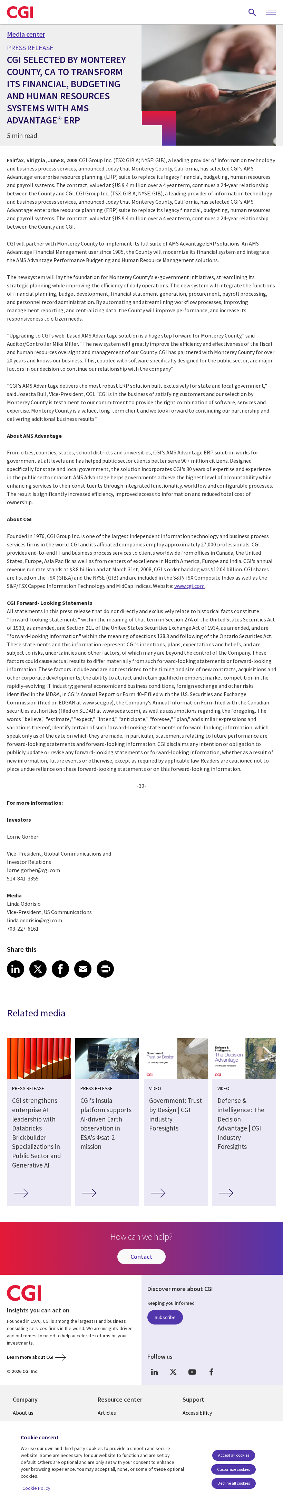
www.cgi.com (189, 585)
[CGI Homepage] (20, 12)
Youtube (192, 1372)
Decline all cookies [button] (233, 1483)
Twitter (173, 1372)
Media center (26, 34)
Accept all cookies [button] (233, 1455)
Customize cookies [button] (233, 1469)
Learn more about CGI (30, 1357)
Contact (141, 1257)
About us (23, 1412)
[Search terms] (252, 12)
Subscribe (165, 1317)
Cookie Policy (36, 1488)
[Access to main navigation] (271, 12)
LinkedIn (154, 1372)
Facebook (211, 1372)
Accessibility (197, 1412)
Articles (107, 1412)
